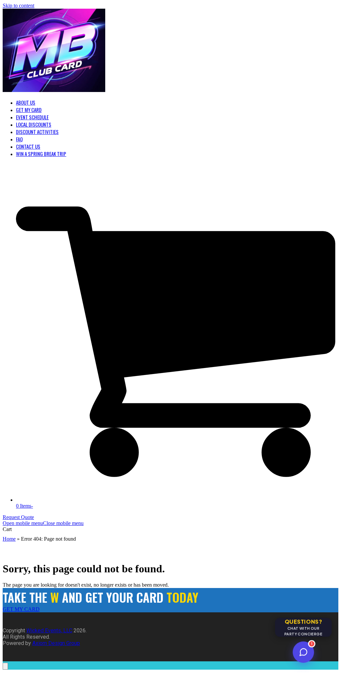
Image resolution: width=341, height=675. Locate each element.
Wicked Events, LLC (49, 630)
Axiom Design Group (56, 643)
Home (9, 539)
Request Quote (18, 517)
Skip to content (18, 5)
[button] (43, 523)
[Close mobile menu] (5, 666)
